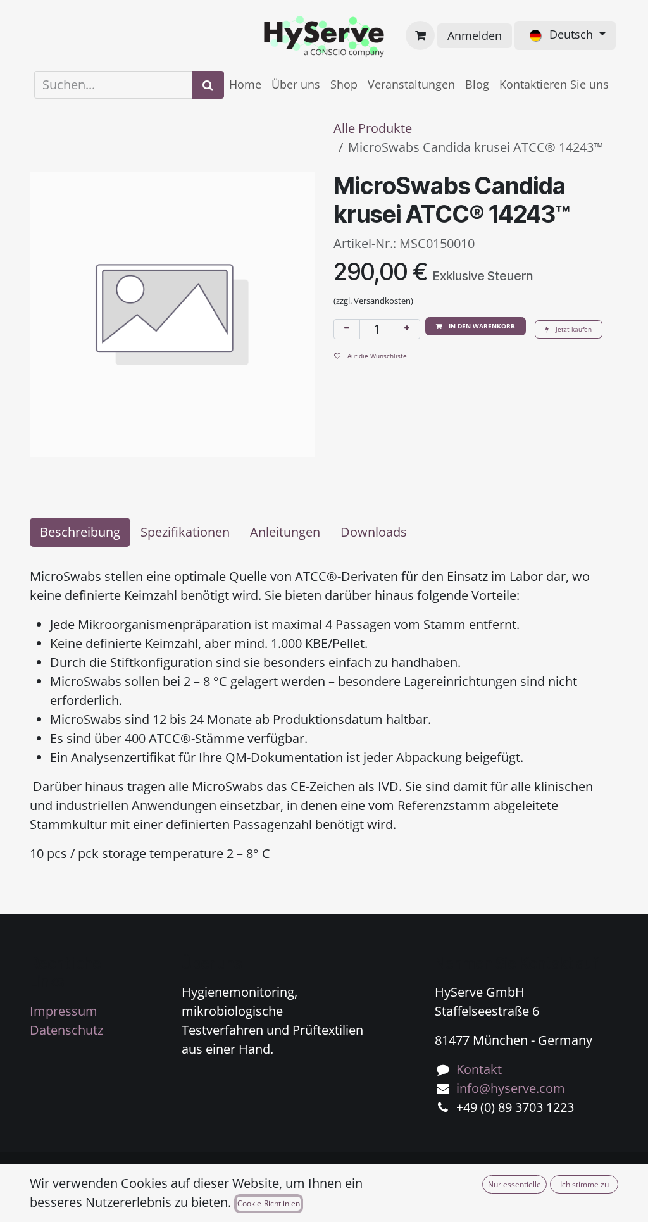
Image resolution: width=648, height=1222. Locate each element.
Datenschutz (66, 1029)
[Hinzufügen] (407, 329)
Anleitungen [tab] (285, 531)
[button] (475, 326)
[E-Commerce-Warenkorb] (420, 35)
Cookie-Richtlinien (268, 1203)
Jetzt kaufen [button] (573, 329)
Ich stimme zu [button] (584, 1184)
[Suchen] (208, 85)
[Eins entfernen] (346, 329)
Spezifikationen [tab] (185, 531)
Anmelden (474, 35)
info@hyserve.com (510, 1088)
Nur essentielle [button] (514, 1184)
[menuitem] (245, 84)
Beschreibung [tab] (80, 531)
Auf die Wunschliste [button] (376, 355)
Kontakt (479, 1069)
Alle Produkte (372, 128)
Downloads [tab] (373, 531)
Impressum (63, 1010)
